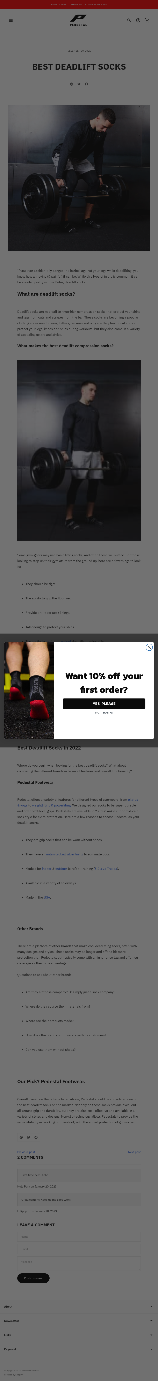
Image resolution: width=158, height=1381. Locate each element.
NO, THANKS (104, 712)
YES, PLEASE (104, 704)
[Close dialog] (149, 647)
